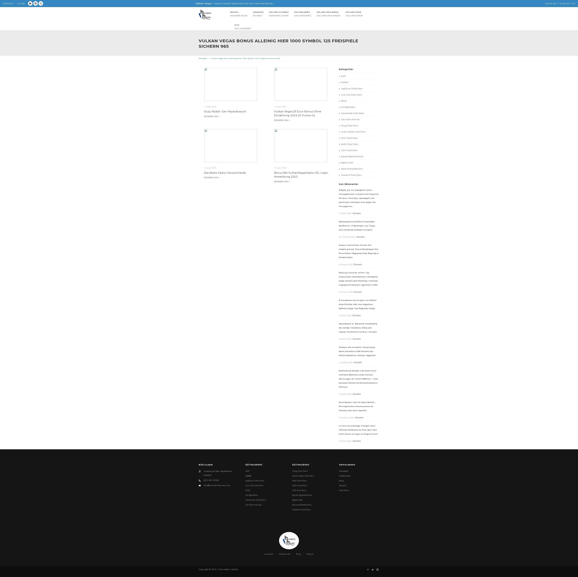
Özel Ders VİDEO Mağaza (328, 12)
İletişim (342, 485)
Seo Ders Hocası (350, 119)
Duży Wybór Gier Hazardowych (225, 111)
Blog (237, 25)
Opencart (160, 575)
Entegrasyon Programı (270, 575)
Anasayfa (203, 58)
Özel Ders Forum (353, 12)
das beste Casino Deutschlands (225, 172)
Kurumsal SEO (223, 575)
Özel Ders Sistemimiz (279, 12)
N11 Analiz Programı (293, 575)
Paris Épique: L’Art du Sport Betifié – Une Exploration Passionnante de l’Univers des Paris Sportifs (357, 406)
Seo (184, 575)
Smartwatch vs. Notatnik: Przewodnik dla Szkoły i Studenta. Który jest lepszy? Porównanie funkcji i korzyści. (358, 328)
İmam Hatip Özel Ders (353, 132)
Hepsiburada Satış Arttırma (339, 575)
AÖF (343, 76)
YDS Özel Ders (349, 150)
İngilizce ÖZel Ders (352, 88)
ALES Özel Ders (349, 144)
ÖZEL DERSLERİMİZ (302, 12)
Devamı (357, 213)
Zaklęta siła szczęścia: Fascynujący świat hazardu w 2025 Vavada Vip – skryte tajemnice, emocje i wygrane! (357, 351)
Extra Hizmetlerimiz (352, 169)
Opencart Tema (174, 575)
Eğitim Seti (347, 162)
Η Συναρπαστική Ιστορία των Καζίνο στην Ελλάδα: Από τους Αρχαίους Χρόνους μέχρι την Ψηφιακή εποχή (357, 304)
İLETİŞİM (21, 3)
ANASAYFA (234, 12)
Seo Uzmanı (209, 575)
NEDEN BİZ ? (8, 3)
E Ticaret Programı (413, 575)
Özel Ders (344, 490)
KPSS (344, 101)
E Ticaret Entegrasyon (391, 575)
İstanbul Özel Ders (351, 175)
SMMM (344, 82)
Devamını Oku (211, 116)
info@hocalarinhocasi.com (217, 485)
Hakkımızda (258, 12)
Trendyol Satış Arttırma (366, 575)
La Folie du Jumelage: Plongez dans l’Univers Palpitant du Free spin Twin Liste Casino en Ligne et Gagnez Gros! (358, 430)
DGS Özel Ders (349, 138)
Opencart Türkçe (249, 575)
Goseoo (235, 575)
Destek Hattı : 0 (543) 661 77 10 (560, 3)
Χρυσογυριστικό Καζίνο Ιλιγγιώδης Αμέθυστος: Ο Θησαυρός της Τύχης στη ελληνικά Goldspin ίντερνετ (357, 225)
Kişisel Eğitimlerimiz (352, 156)
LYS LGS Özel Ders (351, 95)
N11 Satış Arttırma (314, 575)
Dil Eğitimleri (348, 107)
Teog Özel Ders (349, 125)
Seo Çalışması (195, 575)
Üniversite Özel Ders (352, 113)
